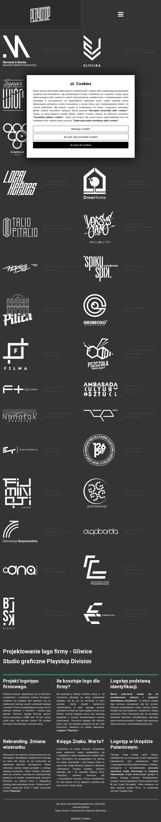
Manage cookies (80, 818)
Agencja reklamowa (96, 810)
